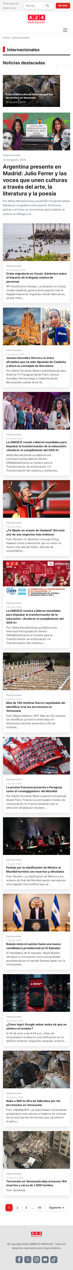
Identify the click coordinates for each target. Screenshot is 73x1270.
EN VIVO (63, 5)
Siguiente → (56, 1207)
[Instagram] (36, 1259)
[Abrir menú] (65, 30)
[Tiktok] (54, 1259)
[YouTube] (45, 1259)
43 (39, 1207)
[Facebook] (19, 1259)
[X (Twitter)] (28, 1259)
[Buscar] (47, 5)
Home (6, 37)
